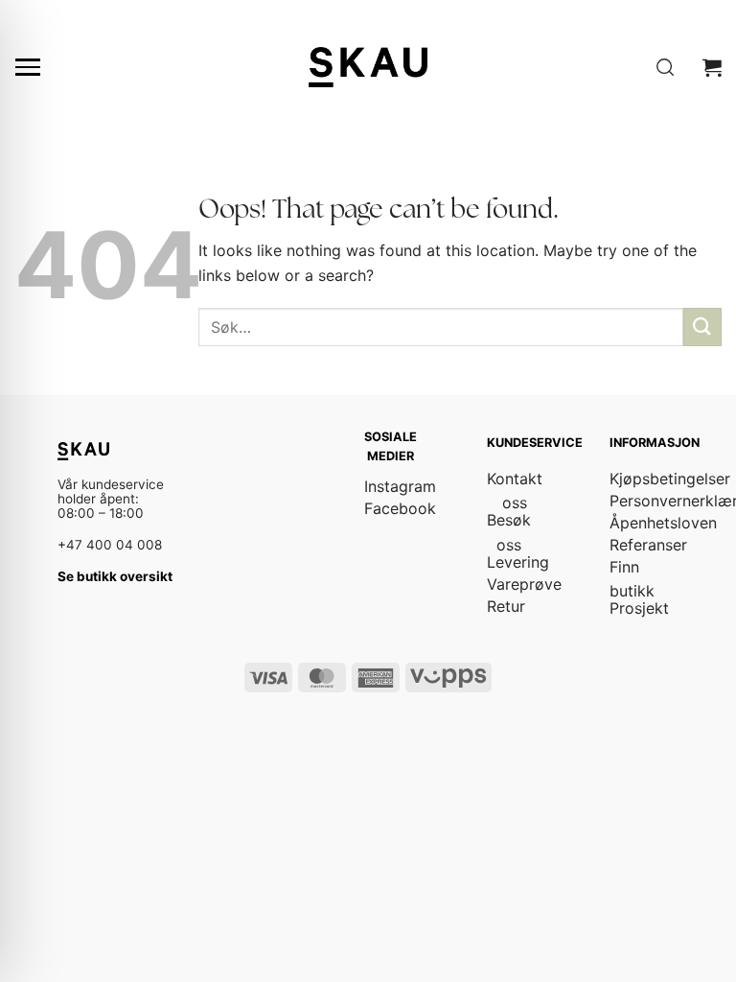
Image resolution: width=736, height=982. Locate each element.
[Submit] (702, 326)
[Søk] (665, 67)
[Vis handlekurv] (712, 67)
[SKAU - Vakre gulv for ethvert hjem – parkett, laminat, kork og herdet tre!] (368, 66)
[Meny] (27, 67)
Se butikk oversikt (115, 576)
